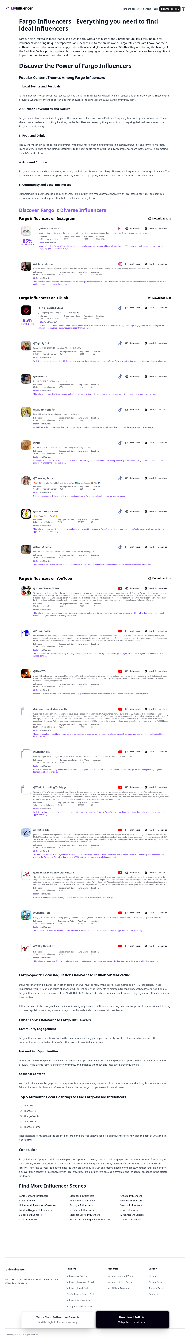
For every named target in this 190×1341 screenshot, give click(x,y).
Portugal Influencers (81, 1205)
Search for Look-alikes (158, 228)
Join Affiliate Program (118, 1288)
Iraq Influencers (28, 1200)
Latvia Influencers (29, 1219)
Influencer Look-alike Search (80, 1282)
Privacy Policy (155, 1282)
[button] (132, 1319)
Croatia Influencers (131, 1195)
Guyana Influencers (131, 1200)
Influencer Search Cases (120, 1282)
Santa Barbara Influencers (33, 1195)
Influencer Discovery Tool (78, 1300)
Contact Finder (150, 8)
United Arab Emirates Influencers (37, 1205)
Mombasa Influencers (82, 1195)
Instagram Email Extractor (79, 1306)
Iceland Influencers (131, 1205)
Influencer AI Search (76, 1276)
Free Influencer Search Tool (80, 1294)
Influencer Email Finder (78, 1288)
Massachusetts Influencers (85, 1214)
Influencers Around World (120, 1276)
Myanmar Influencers (132, 1214)
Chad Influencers (130, 1210)
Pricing (152, 1276)
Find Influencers (131, 8)
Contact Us (154, 1294)
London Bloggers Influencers (35, 1210)
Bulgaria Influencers (30, 1214)
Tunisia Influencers (131, 1219)
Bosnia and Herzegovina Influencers (90, 1219)
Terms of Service (157, 1288)
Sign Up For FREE (170, 8)
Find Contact (134, 228)
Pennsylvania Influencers (84, 1200)
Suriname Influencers (82, 1210)
